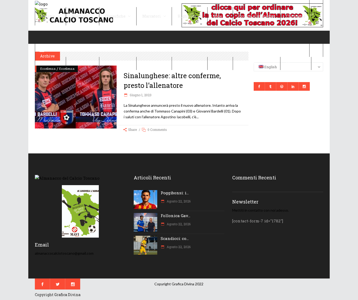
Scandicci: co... (175, 238)
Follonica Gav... (175, 215)
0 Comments (157, 129)
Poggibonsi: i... (175, 192)
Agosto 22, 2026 (178, 201)
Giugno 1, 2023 (140, 95)
